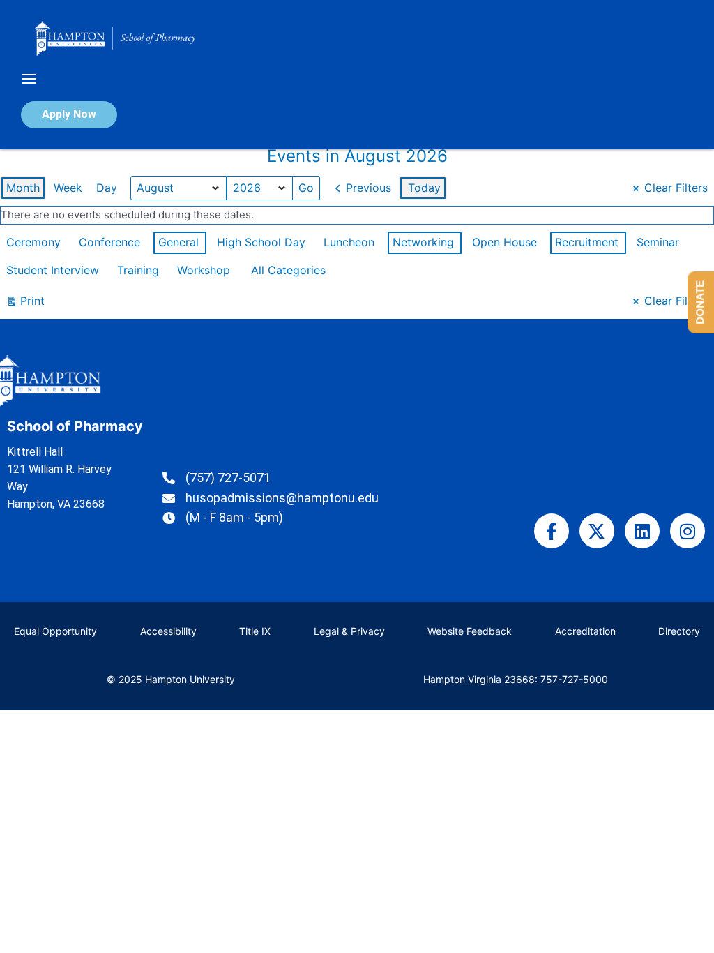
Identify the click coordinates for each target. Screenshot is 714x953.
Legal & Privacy (349, 631)
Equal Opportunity (55, 631)
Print (25, 304)
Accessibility (168, 631)
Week (68, 188)
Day (106, 188)
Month (23, 188)
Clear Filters (676, 188)
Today (424, 188)
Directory (679, 631)
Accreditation (585, 631)
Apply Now (69, 114)
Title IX (255, 631)
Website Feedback (469, 631)
